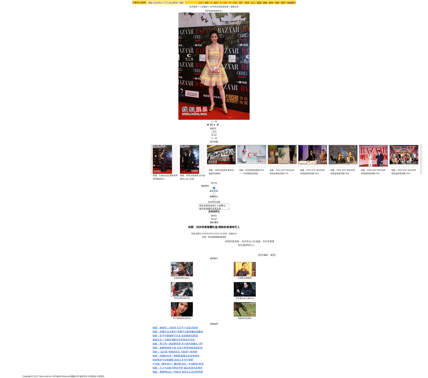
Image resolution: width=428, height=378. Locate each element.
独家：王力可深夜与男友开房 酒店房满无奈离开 (177, 367)
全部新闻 (92, 376)
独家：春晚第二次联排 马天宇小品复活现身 (175, 327)
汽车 (235, 3)
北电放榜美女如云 (182, 278)
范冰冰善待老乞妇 (182, 298)
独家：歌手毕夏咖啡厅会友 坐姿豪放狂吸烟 (175, 335)
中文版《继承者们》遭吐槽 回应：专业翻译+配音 (178, 363)
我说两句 (291, 3)
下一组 (214, 138)
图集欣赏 (235, 7)
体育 (207, 3)
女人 (253, 3)
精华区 (214, 216)
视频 (259, 3)
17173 (166, 3)
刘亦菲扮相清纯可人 (214, 11)
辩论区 (214, 219)
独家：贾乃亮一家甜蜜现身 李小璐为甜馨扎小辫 (177, 343)
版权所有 (83, 376)
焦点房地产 (174, 3)
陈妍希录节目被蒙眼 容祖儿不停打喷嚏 (173, 359)
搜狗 (182, 3)
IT (230, 3)
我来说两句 (196, 233)
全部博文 (100, 376)
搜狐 (150, 3)
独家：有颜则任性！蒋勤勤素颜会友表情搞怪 (176, 355)
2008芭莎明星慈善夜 (219, 7)
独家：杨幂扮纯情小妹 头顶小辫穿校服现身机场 (177, 347)
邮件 (271, 3)
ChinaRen (157, 3)
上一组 (214, 121)
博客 (277, 3)
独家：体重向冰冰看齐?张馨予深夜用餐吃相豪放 (178, 331)
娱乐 (216, 3)
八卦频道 (204, 7)
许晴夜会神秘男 (245, 278)
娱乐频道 (193, 7)
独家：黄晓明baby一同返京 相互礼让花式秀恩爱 (178, 371)
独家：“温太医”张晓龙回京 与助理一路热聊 (175, 351)
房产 (241, 3)
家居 (247, 3)
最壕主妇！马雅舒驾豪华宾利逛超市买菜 (174, 339)
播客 (265, 3)
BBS (283, 3)
